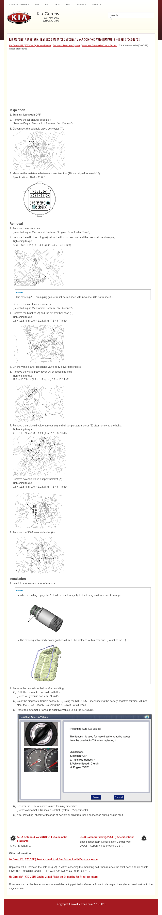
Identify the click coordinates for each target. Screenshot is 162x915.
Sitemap (81, 4)
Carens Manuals (19, 4)
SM (46, 4)
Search (96, 4)
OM (37, 4)
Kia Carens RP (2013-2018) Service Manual (30, 45)
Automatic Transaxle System (66, 45)
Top (68, 4)
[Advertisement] (81, 77)
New (57, 4)
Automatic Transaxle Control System (99, 45)
